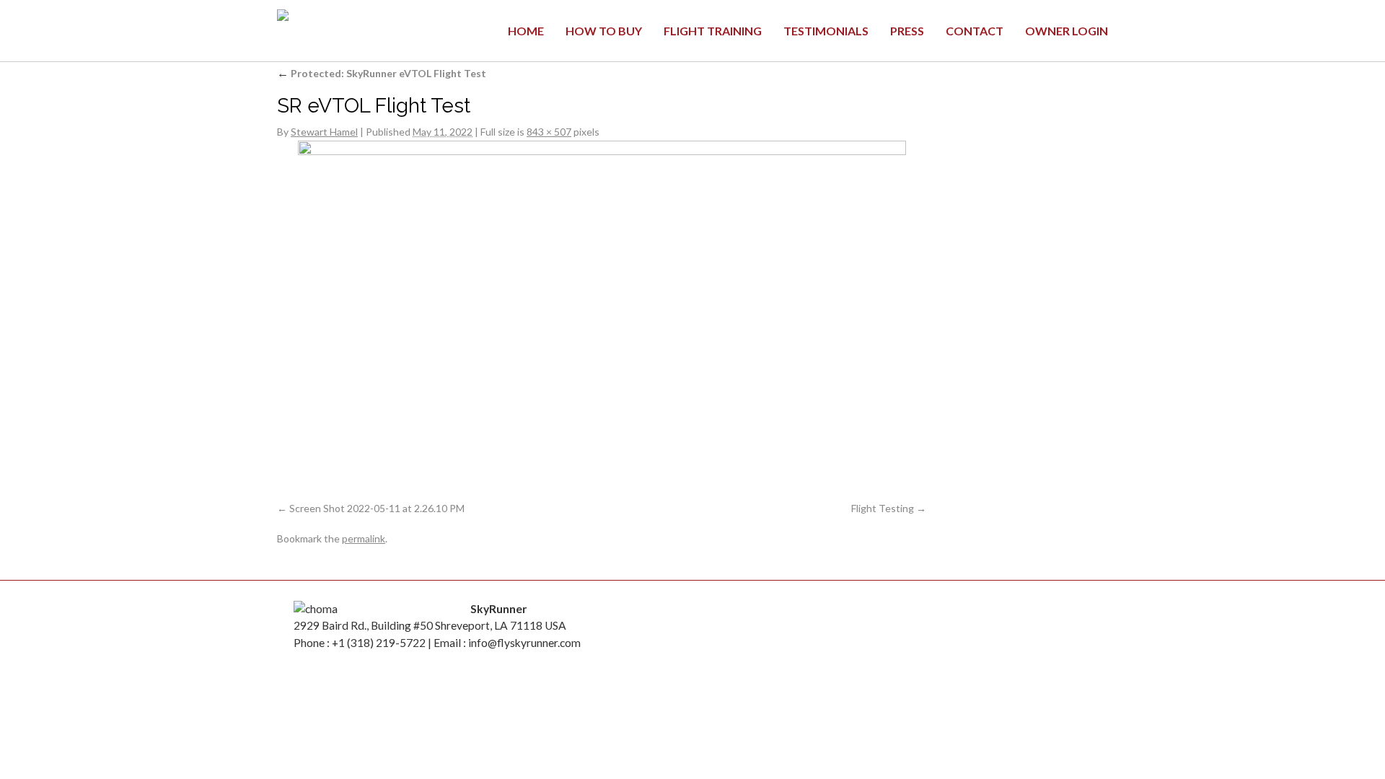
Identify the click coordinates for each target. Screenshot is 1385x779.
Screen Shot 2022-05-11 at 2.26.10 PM (377, 508)
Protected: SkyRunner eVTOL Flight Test (381, 73)
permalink (363, 538)
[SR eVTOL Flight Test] (601, 323)
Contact (974, 31)
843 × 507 (549, 132)
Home (526, 31)
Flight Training (713, 31)
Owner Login (1066, 31)
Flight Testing (882, 508)
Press (907, 31)
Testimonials (826, 31)
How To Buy (604, 31)
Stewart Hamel (324, 132)
